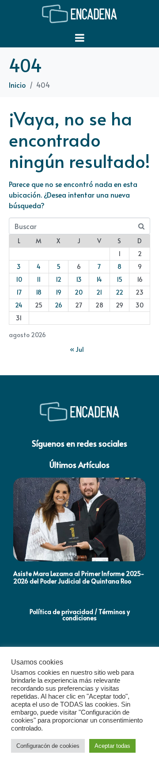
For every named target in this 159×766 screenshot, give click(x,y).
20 (79, 292)
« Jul (77, 349)
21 (99, 292)
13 (79, 279)
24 (19, 305)
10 (19, 279)
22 (119, 292)
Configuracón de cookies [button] (48, 746)
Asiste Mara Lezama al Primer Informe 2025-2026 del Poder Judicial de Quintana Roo (78, 577)
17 (19, 292)
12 (58, 279)
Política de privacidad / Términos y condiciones (80, 614)
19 (58, 292)
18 (39, 292)
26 (58, 305)
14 (99, 279)
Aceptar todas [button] (112, 746)
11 (39, 279)
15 (119, 279)
